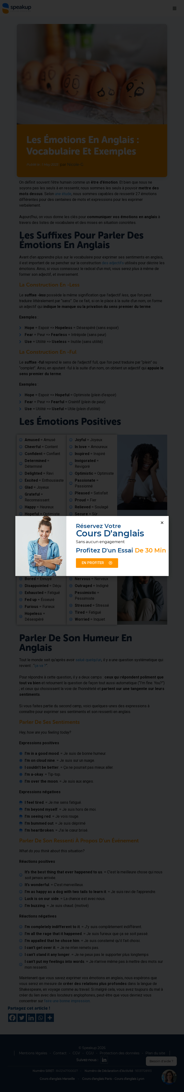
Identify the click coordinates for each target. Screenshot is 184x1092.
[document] (92, 546)
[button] (162, 522)
